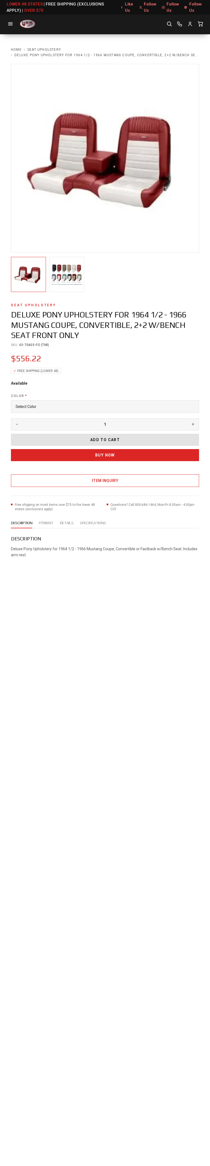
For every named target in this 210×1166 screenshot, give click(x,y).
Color (19, 396)
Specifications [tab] (93, 523)
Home (16, 50)
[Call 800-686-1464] (180, 24)
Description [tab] (21, 523)
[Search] (169, 24)
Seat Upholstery (44, 50)
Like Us (129, 7)
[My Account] (190, 24)
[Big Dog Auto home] (27, 23)
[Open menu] (10, 24)
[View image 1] (28, 274)
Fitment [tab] (46, 523)
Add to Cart (105, 440)
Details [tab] (67, 523)
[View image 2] (66, 274)
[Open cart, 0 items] (200, 24)
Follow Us (150, 7)
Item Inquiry (105, 480)
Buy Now (105, 455)
